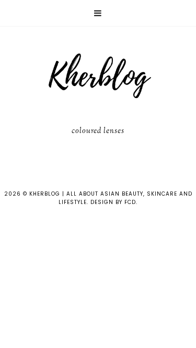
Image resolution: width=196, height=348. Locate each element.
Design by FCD (113, 202)
